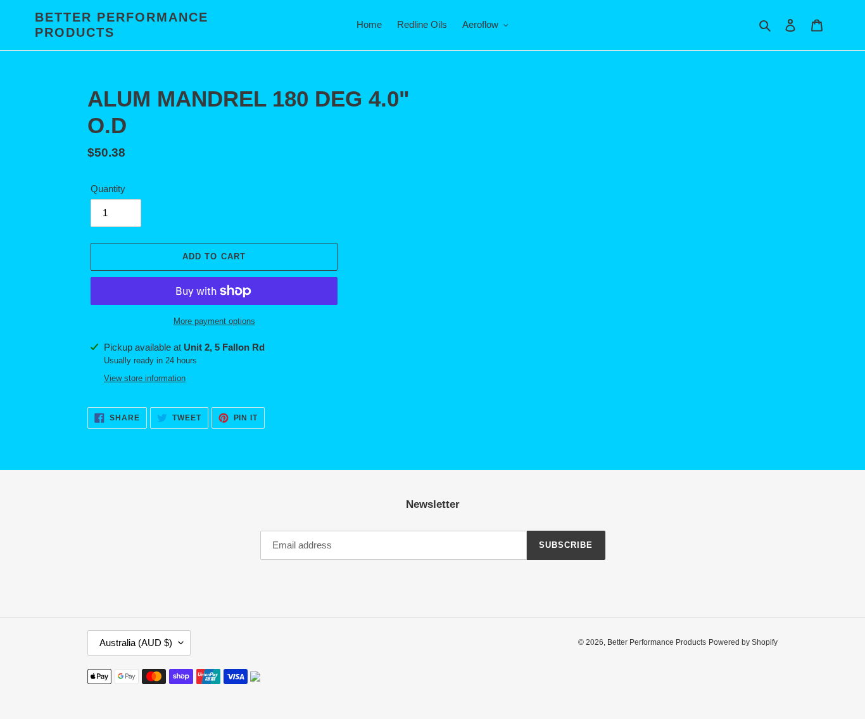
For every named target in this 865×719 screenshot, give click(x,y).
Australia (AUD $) (135, 642)
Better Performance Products (121, 24)
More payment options (214, 321)
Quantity (108, 188)
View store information (145, 378)
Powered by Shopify (743, 642)
